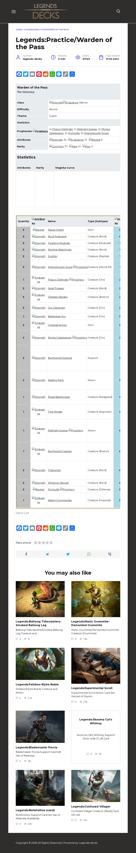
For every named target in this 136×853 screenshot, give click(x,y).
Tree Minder (55, 411)
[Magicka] (120, 223)
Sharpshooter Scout (96, 133)
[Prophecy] (40, 131)
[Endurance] (70, 102)
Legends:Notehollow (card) (35, 810)
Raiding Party (56, 380)
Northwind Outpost (60, 357)
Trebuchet (54, 470)
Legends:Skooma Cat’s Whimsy (95, 721)
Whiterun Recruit (58, 482)
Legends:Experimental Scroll (91, 688)
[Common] (56, 146)
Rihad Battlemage (59, 397)
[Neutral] (94, 139)
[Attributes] (38, 223)
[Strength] (56, 102)
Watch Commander (60, 500)
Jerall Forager (56, 288)
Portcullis (74, 133)
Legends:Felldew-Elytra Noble (37, 684)
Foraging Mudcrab (59, 243)
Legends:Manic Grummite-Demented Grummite (90, 623)
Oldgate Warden (58, 297)
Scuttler (52, 256)
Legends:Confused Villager (90, 806)
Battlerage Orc (57, 316)
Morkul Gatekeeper (60, 337)
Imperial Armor (57, 325)
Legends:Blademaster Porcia (36, 747)
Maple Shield (56, 229)
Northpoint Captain (60, 451)
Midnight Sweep (87, 129)
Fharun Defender (62, 129)
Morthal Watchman (60, 249)
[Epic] (87, 146)
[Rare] (73, 146)
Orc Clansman (56, 307)
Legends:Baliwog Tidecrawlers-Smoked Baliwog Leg (38, 623)
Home (19, 29)
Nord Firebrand (57, 236)
